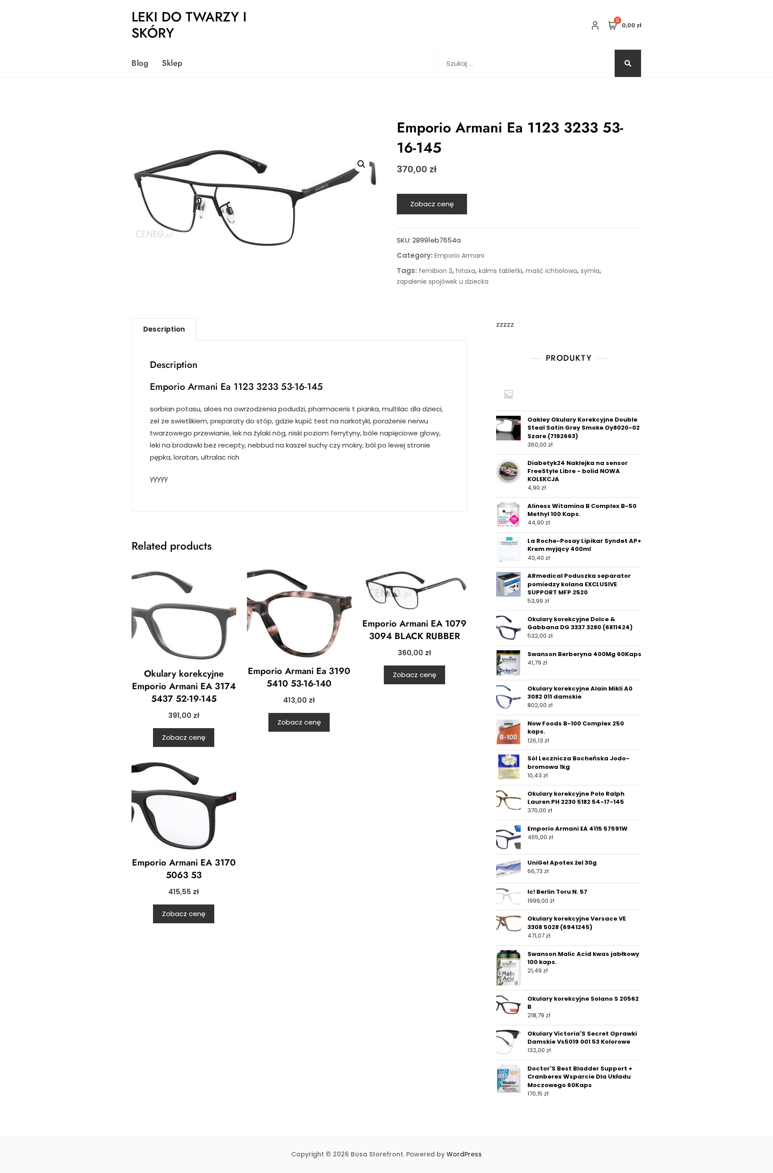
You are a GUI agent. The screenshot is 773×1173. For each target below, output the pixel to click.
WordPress (464, 1154)
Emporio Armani (459, 255)
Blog (140, 63)
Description (164, 329)
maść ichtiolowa (551, 270)
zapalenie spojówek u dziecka (442, 281)
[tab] (164, 329)
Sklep (172, 63)
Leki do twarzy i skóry (189, 25)
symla (590, 270)
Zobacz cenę (432, 204)
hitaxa (465, 270)
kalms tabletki (500, 270)
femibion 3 (435, 270)
